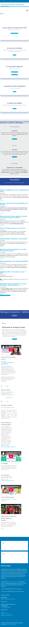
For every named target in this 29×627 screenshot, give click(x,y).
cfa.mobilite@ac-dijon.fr (6, 607)
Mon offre (14, 91)
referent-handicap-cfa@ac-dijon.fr (8, 599)
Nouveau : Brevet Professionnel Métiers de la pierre (14, 204)
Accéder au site (9, 397)
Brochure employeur (14, 74)
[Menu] (27, 10)
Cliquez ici (14, 55)
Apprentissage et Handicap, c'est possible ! (14, 238)
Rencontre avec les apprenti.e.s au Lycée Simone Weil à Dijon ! (13, 250)
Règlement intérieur (5, 613)
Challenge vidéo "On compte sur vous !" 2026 (13, 272)
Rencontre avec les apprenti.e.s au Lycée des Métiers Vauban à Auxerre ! (13, 284)
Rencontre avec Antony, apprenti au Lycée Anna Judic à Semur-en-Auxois (13, 217)
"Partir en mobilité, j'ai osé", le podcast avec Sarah (14, 190)
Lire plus (2, 200)
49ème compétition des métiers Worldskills (14, 261)
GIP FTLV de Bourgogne (11, 624)
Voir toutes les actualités (5, 295)
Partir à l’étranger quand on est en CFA (12, 228)
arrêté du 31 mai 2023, (14, 581)
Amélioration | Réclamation (6, 615)
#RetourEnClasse (11, 377)
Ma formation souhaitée (14, 33)
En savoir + (14, 108)
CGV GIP (3, 612)
